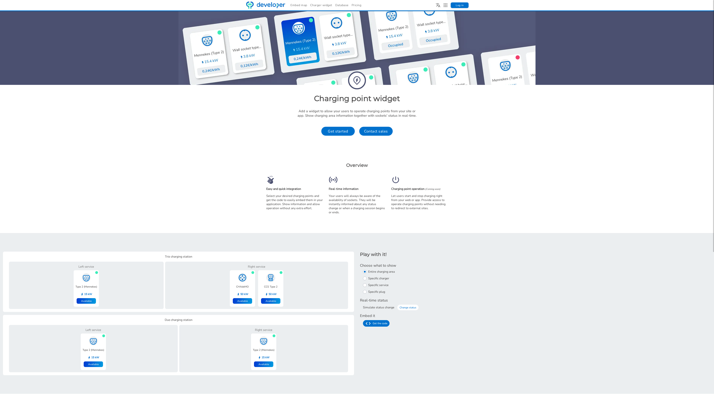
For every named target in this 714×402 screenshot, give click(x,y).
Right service (256, 267)
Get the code (380, 323)
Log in (460, 5)
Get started (338, 131)
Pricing (356, 5)
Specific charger (378, 278)
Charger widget (321, 5)
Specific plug (376, 292)
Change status (408, 307)
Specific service (378, 285)
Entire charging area (381, 272)
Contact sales (376, 131)
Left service (86, 267)
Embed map (298, 5)
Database (342, 5)
